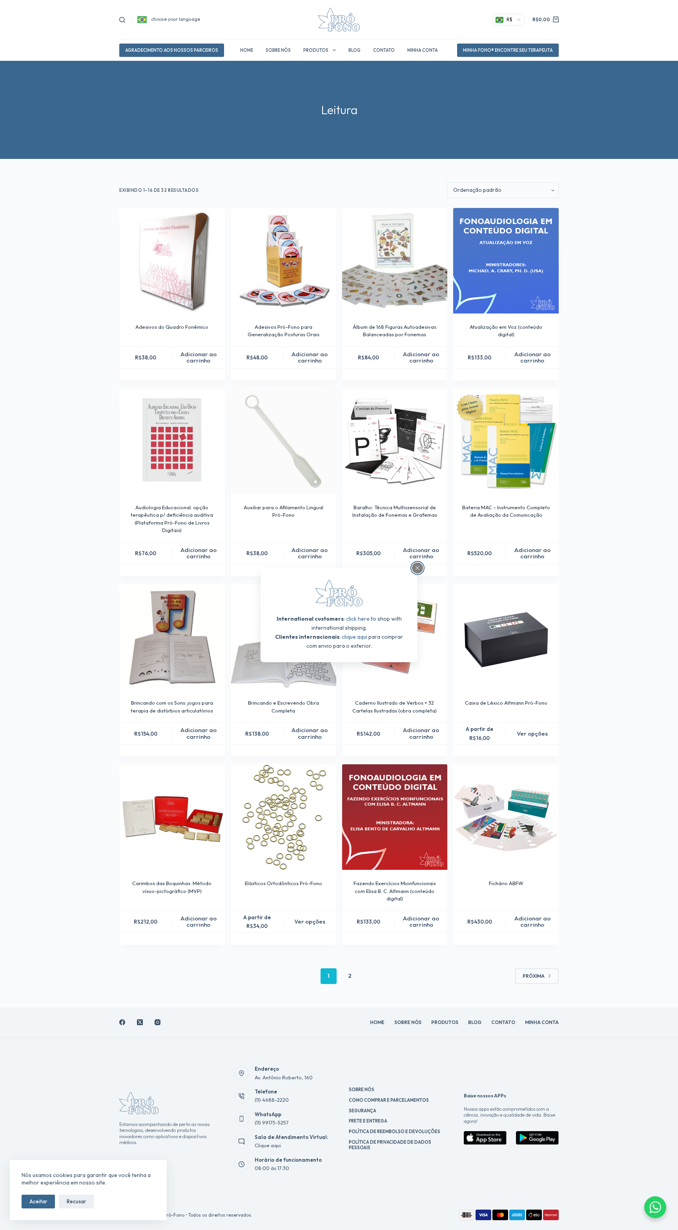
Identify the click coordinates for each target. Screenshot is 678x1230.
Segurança (362, 1110)
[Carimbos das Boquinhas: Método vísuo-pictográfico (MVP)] (172, 817)
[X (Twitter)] (140, 1022)
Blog (354, 50)
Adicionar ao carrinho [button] (198, 357)
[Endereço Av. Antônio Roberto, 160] (241, 1073)
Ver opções (532, 733)
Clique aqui (268, 1145)
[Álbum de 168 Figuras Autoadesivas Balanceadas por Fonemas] (395, 260)
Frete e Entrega (368, 1121)
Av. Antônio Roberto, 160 (284, 1077)
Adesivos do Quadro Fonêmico (171, 327)
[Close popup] (417, 567)
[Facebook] (122, 1022)
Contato (384, 50)
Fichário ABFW (506, 883)
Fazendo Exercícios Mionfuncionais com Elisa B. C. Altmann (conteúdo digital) (395, 891)
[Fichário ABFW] (506, 817)
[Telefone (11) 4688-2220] (241, 1096)
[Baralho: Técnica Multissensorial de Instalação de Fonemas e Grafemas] (395, 441)
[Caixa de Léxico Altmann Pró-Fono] (506, 637)
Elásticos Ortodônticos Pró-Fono (283, 883)
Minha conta (422, 50)
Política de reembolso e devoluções (394, 1131)
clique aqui (354, 636)
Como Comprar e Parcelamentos (389, 1100)
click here (358, 618)
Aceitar (38, 1201)
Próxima (534, 976)
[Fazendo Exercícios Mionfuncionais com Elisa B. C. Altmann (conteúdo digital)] (395, 817)
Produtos (315, 50)
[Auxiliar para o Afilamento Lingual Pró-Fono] (283, 441)
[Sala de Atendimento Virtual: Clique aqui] (241, 1141)
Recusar (76, 1201)
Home (246, 50)
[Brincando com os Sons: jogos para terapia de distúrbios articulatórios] (172, 637)
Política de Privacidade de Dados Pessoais (390, 1144)
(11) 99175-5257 (272, 1122)
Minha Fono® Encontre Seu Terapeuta (508, 50)
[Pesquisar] (122, 20)
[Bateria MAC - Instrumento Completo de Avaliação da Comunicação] (506, 441)
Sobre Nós (278, 50)
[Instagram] (157, 1022)
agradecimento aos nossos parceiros (171, 50)
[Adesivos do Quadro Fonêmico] (172, 260)
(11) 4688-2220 (272, 1100)
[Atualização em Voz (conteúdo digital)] (506, 260)
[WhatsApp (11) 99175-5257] (241, 1119)
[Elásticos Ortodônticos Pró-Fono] (283, 817)
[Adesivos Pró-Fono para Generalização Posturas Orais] (283, 260)
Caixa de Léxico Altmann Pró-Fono (506, 703)
